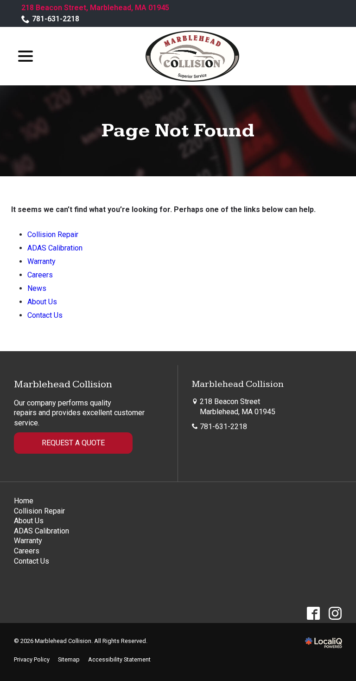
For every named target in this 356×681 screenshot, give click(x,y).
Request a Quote (73, 442)
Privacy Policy (32, 659)
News (36, 288)
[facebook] (313, 613)
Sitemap (69, 659)
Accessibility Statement (119, 659)
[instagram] (335, 613)
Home (23, 500)
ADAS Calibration (55, 248)
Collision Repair (52, 234)
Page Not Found (178, 130)
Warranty (41, 261)
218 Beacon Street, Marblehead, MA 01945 (95, 7)
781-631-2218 (55, 18)
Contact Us (45, 315)
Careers (40, 274)
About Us (42, 301)
